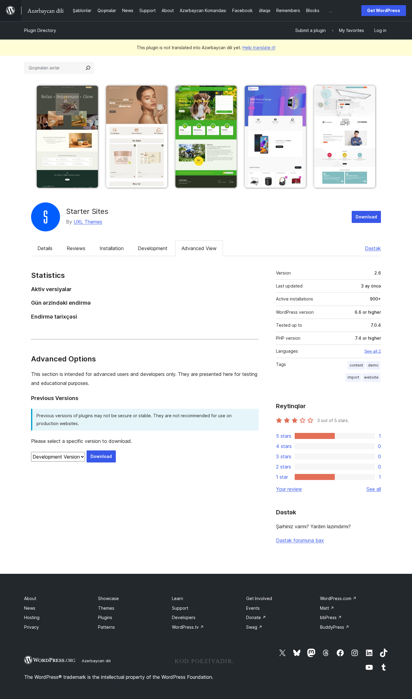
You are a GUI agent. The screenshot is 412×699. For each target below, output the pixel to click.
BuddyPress (334, 627)
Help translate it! (258, 47)
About (30, 598)
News (29, 608)
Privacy (31, 627)
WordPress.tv (188, 627)
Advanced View (199, 248)
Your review (289, 489)
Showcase (108, 598)
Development (152, 248)
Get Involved (259, 598)
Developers (183, 617)
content (356, 365)
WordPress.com (338, 598)
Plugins (105, 617)
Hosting (32, 617)
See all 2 (372, 351)
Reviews (76, 248)
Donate (256, 617)
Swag (254, 627)
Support (180, 608)
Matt (327, 608)
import (353, 377)
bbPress (331, 617)
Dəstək (373, 248)
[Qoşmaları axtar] (88, 68)
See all (373, 489)
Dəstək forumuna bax (300, 540)
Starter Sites (87, 211)
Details (44, 248)
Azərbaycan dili (96, 660)
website (371, 377)
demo (373, 365)
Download (366, 216)
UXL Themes (88, 222)
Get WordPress (383, 10)
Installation (112, 248)
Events (253, 608)
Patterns (106, 627)
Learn (177, 598)
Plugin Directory (40, 30)
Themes (106, 608)
